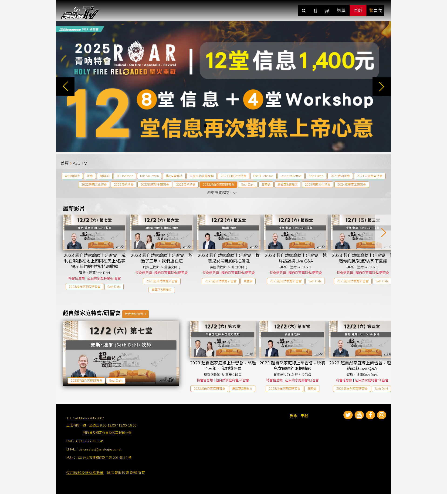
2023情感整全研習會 (154, 185)
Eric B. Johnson (263, 176)
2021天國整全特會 (370, 176)
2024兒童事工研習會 (351, 185)
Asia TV (80, 163)
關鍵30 (105, 176)
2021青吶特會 (340, 176)
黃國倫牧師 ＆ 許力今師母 (229, 267)
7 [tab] (233, 126)
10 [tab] (254, 126)
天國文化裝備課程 (202, 176)
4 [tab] (212, 126)
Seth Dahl (247, 185)
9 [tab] (247, 126)
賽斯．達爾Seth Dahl (94, 273)
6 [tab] (226, 126)
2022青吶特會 (123, 185)
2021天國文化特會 (233, 176)
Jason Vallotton (291, 176)
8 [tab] (240, 126)
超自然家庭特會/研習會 (104, 278)
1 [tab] (191, 126)
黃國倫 (266, 185)
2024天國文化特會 (317, 185)
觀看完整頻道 (134, 314)
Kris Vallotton (149, 176)
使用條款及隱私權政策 (85, 472)
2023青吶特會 (186, 185)
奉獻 (358, 10)
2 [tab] (198, 126)
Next (381, 86)
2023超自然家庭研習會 (218, 185)
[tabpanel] (223, 86)
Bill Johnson (125, 176)
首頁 (65, 163)
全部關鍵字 (72, 176)
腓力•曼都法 (174, 176)
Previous (65, 86)
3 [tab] (205, 126)
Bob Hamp (315, 176)
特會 (90, 176)
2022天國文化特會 (94, 185)
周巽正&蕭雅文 (288, 185)
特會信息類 (76, 278)
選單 (341, 10)
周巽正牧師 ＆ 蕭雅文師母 (162, 267)
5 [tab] (219, 126)
